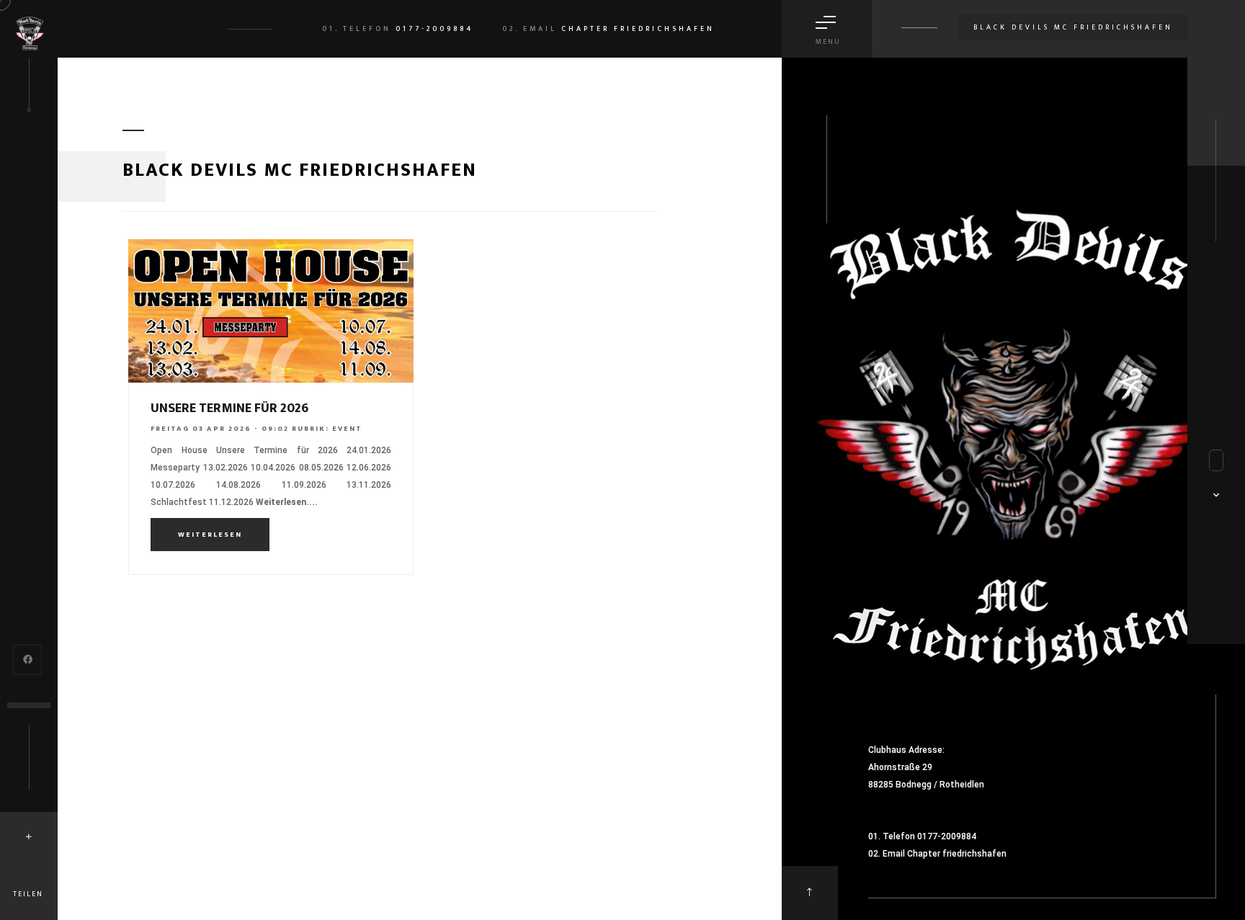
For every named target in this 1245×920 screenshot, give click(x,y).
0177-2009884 (434, 29)
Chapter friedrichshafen (638, 29)
